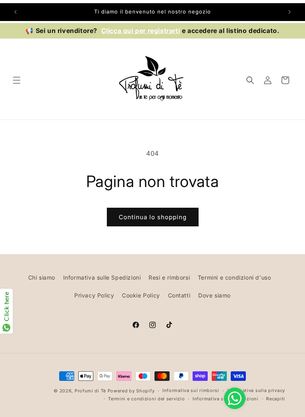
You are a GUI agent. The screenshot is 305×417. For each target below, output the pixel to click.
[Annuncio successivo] (289, 12)
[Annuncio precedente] (15, 12)
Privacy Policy (94, 295)
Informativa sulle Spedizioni (102, 277)
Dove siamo (214, 295)
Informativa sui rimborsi (190, 390)
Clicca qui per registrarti (140, 31)
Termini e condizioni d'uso (234, 277)
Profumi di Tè (90, 391)
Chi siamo (41, 277)
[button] (16, 80)
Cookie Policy (141, 295)
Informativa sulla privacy (256, 390)
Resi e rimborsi (169, 277)
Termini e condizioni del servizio (146, 399)
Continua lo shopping (153, 217)
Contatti (179, 295)
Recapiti (275, 399)
